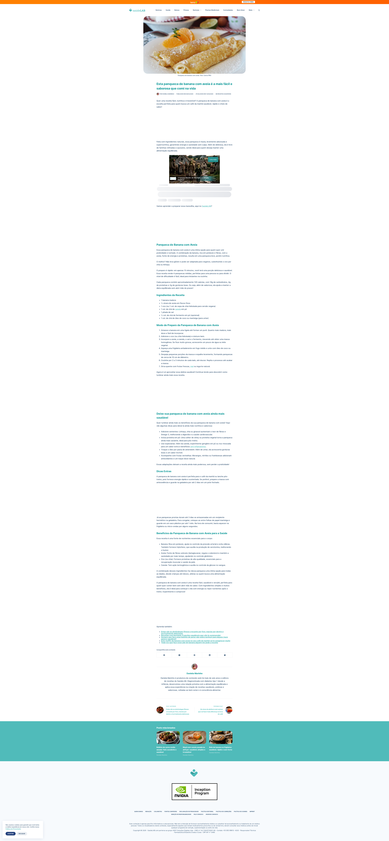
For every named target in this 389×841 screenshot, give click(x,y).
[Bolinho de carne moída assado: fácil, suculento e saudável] (168, 737)
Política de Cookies (240, 811)
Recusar (22, 833)
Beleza (176, 10)
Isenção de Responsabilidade (181, 814)
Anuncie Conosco (212, 814)
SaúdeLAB (206, 206)
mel (191, 366)
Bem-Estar (241, 10)
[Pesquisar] (259, 10)
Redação (148, 811)
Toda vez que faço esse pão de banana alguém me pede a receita (189, 643)
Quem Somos (138, 811)
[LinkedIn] (209, 655)
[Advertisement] (194, 125)
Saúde (168, 10)
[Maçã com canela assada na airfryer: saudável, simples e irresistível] (194, 737)
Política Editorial (207, 811)
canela (178, 309)
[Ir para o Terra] (194, 2)
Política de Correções (223, 811)
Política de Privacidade (13, 829)
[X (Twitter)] (179, 655)
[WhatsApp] (224, 655)
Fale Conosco (198, 814)
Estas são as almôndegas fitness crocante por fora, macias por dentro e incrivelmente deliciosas (192, 633)
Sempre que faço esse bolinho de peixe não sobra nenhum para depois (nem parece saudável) (194, 638)
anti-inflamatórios (198, 447)
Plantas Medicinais (212, 10)
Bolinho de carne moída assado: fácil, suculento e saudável (166, 749)
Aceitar (11, 833)
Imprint (252, 811)
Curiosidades (228, 10)
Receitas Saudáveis (224, 94)
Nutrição (196, 10)
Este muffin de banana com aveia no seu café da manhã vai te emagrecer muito (195, 641)
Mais (250, 10)
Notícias (159, 10)
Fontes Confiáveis (170, 811)
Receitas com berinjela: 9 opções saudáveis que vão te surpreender (191, 635)
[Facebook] (164, 655)
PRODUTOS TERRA (248, 2)
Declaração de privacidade (189, 811)
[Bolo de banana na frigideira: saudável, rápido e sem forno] (220, 737)
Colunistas (158, 811)
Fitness (186, 10)
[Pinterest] (194, 655)
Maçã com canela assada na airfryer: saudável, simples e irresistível (194, 749)
